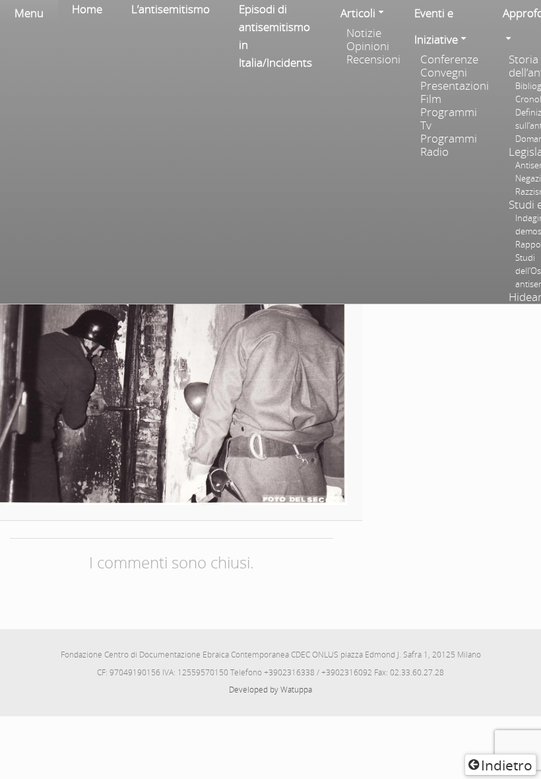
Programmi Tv (448, 119)
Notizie (363, 33)
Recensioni (373, 59)
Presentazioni (454, 85)
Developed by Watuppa (270, 689)
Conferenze (449, 59)
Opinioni (367, 46)
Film (430, 99)
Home (87, 9)
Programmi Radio (448, 145)
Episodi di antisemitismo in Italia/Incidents (275, 35)
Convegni (443, 72)
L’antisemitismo (170, 9)
